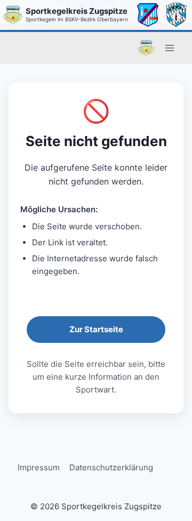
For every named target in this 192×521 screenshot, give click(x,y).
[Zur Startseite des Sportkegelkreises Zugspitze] (12, 15)
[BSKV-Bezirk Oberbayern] (147, 15)
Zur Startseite (96, 329)
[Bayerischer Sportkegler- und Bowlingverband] (176, 15)
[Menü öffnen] (169, 47)
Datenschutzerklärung (111, 467)
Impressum (39, 467)
